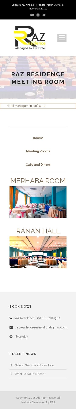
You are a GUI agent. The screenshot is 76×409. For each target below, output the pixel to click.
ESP (52, 402)
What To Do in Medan (29, 374)
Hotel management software (26, 105)
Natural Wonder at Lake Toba (34, 365)
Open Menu (61, 38)
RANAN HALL (38, 231)
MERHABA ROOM (38, 181)
